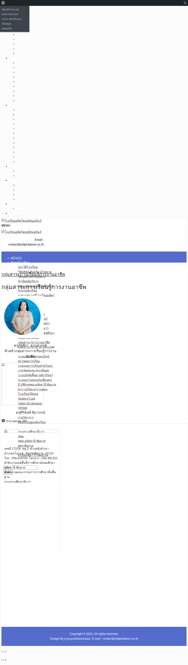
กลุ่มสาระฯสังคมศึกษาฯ (31, 81)
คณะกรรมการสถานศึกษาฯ (33, 39)
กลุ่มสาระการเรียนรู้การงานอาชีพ (33, 274)
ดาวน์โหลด (16, 166)
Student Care (24, 152)
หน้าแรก (16, 257)
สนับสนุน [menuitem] (6, 23)
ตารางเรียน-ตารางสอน (31, 142)
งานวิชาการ (24, 170)
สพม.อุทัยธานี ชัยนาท (30, 194)
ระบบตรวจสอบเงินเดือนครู (33, 133)
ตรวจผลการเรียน (27, 114)
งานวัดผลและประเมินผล (31, 123)
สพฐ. (19, 189)
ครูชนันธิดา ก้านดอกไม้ (31, 208)
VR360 (20, 161)
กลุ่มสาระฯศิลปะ (26, 91)
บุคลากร (14, 58)
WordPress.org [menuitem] (10, 9)
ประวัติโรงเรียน (28, 267)
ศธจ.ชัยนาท (24, 199)
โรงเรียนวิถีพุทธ (26, 147)
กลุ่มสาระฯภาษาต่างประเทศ (34, 100)
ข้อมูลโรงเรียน (20, 262)
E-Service (15, 105)
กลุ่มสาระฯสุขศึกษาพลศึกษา (34, 86)
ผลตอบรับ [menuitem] (7, 28)
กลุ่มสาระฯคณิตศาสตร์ (31, 72)
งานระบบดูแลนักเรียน (30, 175)
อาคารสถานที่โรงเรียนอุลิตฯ (34, 48)
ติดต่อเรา (14, 213)
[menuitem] (3, 3)
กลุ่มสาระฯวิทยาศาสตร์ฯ (32, 76)
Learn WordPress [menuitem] (11, 18)
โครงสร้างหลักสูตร (28, 53)
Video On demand (28, 156)
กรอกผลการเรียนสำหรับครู (33, 119)
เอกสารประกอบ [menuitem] (10, 14)
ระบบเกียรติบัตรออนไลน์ (31, 109)
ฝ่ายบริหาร (23, 62)
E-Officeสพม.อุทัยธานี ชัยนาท (35, 138)
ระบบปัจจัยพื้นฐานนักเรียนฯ (33, 128)
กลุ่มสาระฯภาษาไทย (29, 67)
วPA (11, 203)
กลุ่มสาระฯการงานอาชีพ (32, 95)
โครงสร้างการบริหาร (30, 29)
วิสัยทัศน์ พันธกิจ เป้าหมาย (33, 25)
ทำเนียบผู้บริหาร (26, 34)
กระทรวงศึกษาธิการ (29, 185)
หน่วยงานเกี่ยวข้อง (21, 180)
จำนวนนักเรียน (25, 44)
